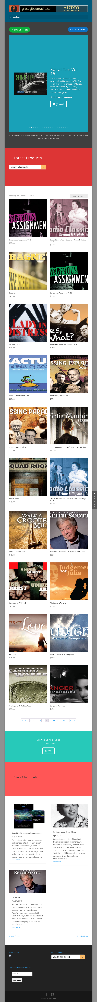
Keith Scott (16, 897)
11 (50, 127)
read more (16, 860)
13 (50, 720)
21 (64, 720)
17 (63, 127)
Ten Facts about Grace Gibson (64, 832)
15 (59, 127)
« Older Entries (14, 936)
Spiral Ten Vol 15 (64, 71)
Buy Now (58, 104)
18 (65, 127)
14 (57, 127)
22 (67, 720)
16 (61, 127)
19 (67, 127)
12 (52, 127)
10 (48, 127)
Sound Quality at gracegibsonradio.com (27, 833)
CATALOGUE (77, 29)
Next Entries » (82, 936)
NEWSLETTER (20, 29)
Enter (48, 750)
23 (71, 720)
